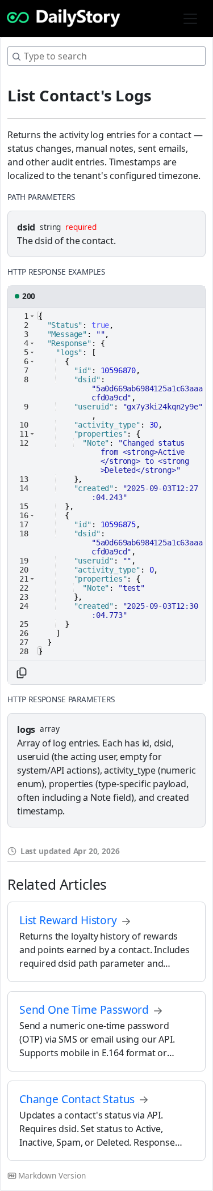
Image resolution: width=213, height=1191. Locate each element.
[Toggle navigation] (190, 18)
